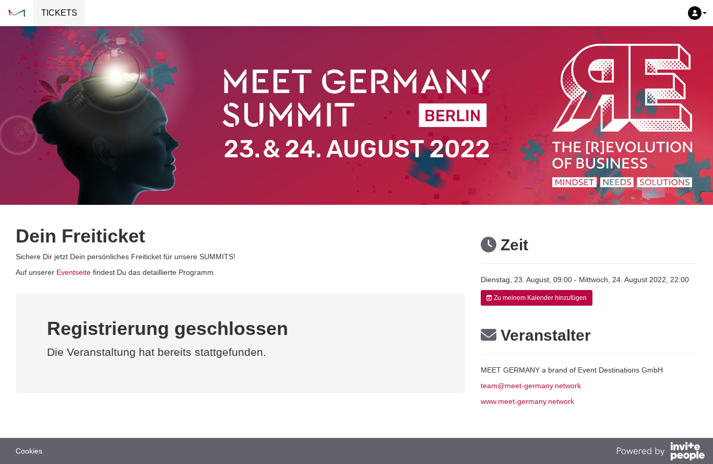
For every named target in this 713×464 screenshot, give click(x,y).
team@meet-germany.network (531, 385)
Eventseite (73, 272)
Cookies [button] (29, 451)
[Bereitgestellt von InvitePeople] (660, 452)
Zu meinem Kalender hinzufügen (539, 297)
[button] (697, 13)
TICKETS (59, 12)
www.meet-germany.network (527, 401)
